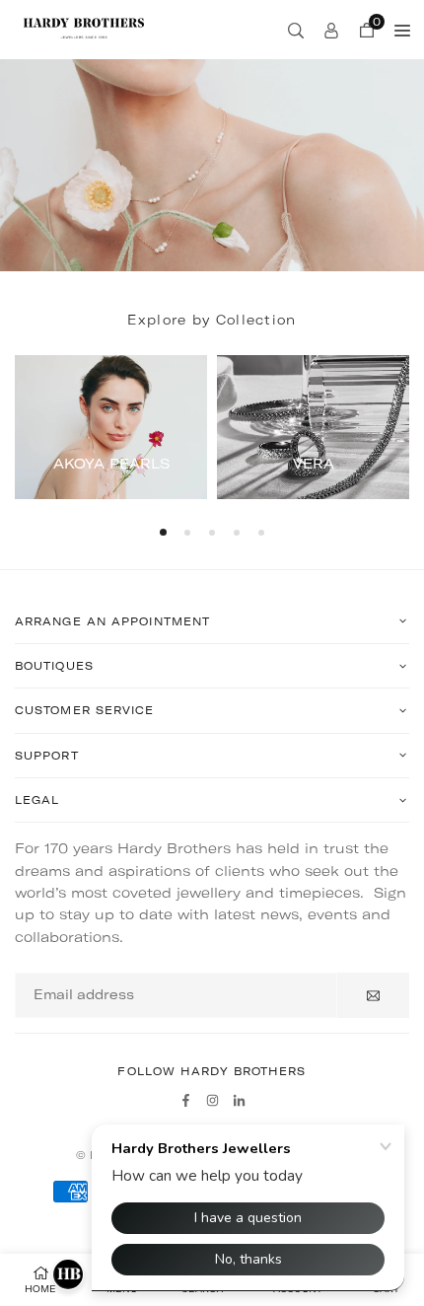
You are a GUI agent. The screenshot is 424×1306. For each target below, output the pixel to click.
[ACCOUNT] (331, 29)
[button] (163, 532)
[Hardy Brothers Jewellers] (84, 27)
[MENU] (402, 29)
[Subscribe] (373, 995)
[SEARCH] (296, 29)
